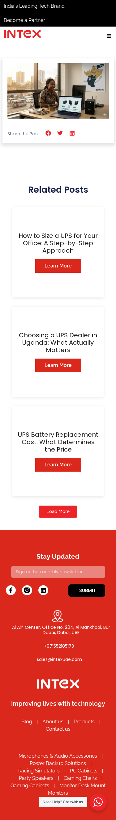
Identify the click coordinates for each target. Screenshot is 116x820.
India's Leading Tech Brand (34, 6)
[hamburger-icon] (109, 37)
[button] (48, 133)
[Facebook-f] (11, 590)
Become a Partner (24, 20)
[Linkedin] (43, 590)
